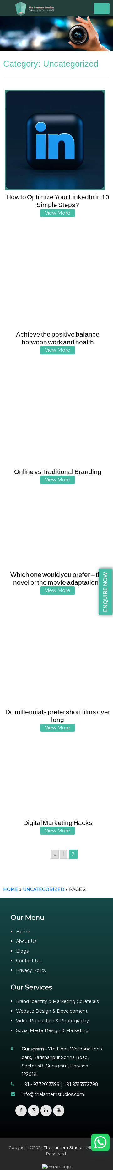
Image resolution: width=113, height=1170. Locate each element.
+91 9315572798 (81, 1084)
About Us (26, 941)
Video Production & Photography (52, 1021)
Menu (102, 8)
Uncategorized (43, 889)
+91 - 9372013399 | (43, 1084)
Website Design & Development (52, 1011)
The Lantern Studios (64, 1147)
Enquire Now (105, 592)
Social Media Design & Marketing (52, 1030)
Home (10, 889)
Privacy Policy (31, 970)
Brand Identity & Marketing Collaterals (57, 1001)
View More (57, 213)
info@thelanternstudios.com (53, 1094)
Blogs (22, 951)
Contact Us (28, 961)
